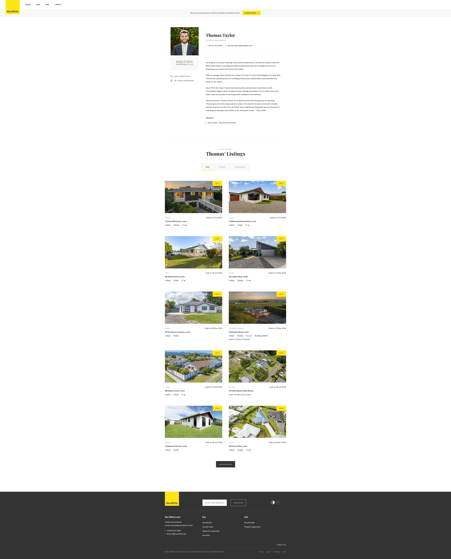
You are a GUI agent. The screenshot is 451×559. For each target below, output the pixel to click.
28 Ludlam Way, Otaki (238, 276)
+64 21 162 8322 (215, 45)
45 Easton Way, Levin (238, 446)
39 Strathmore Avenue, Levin (177, 332)
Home (28, 4)
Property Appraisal (252, 527)
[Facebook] (278, 502)
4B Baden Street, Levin (175, 276)
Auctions (206, 535)
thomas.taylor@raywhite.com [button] (240, 45)
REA (284, 552)
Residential (207, 522)
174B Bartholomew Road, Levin (242, 221)
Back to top (282, 545)
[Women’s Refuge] (273, 503)
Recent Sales (249, 522)
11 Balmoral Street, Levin (176, 446)
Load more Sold (225, 464)
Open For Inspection (211, 531)
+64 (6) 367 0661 (174, 530)
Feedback (276, 552)
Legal (269, 552)
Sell (246, 517)
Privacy (261, 552)
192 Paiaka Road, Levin (239, 332)
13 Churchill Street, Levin (176, 221)
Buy (204, 517)
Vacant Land (207, 527)
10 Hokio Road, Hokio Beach (241, 391)
